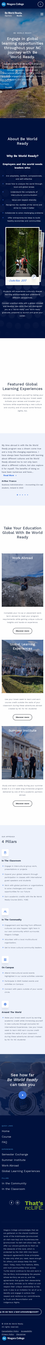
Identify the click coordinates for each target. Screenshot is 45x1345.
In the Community (14, 1183)
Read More (9, 475)
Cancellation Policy (10, 1331)
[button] (17, 494)
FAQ (4, 1142)
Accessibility (26, 1331)
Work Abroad (10, 1165)
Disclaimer (21, 1334)
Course (6, 1136)
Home (5, 1131)
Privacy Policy (8, 1334)
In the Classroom (13, 1189)
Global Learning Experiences (21, 1171)
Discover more (22, 631)
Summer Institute (14, 1160)
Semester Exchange (15, 1154)
